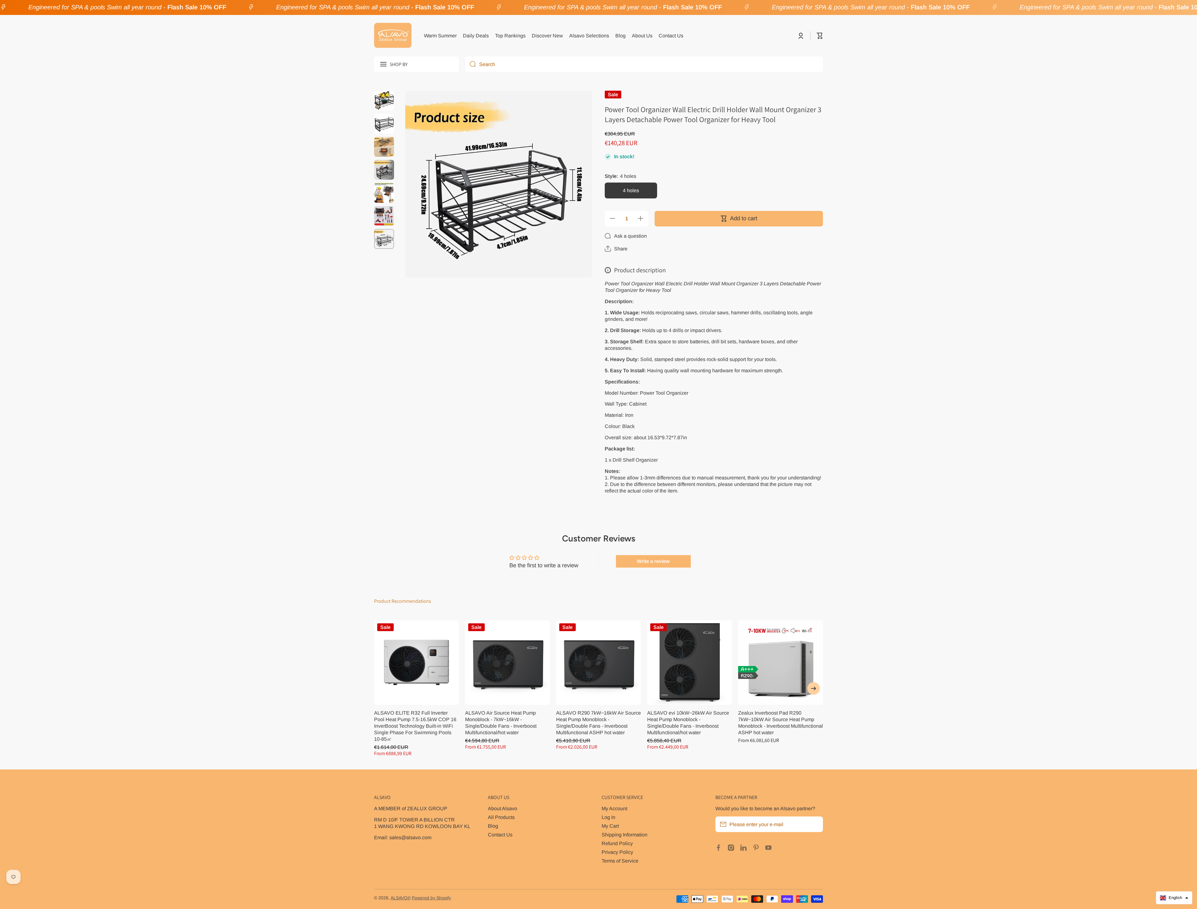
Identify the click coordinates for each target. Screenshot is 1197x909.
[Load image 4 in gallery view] (384, 170)
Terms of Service (620, 861)
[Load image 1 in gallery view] (384, 101)
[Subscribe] (815, 824)
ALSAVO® (401, 898)
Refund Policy (617, 843)
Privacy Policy (617, 852)
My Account (614, 808)
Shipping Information (624, 834)
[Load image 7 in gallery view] (384, 239)
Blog (493, 826)
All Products (501, 817)
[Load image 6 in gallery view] (384, 216)
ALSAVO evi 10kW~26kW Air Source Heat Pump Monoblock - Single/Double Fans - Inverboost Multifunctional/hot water (688, 722)
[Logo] (392, 36)
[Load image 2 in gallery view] (384, 124)
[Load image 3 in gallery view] (384, 147)
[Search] (470, 64)
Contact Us (500, 834)
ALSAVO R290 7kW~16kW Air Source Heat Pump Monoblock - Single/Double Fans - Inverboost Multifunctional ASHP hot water (598, 722)
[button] (820, 36)
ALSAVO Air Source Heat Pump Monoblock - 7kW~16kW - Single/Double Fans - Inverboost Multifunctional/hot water (500, 722)
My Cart (610, 826)
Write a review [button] (653, 561)
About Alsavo (502, 808)
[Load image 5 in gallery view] (384, 193)
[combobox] (644, 64)
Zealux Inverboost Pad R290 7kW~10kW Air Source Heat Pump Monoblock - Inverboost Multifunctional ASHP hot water (780, 722)
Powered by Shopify (431, 898)
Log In (608, 817)
